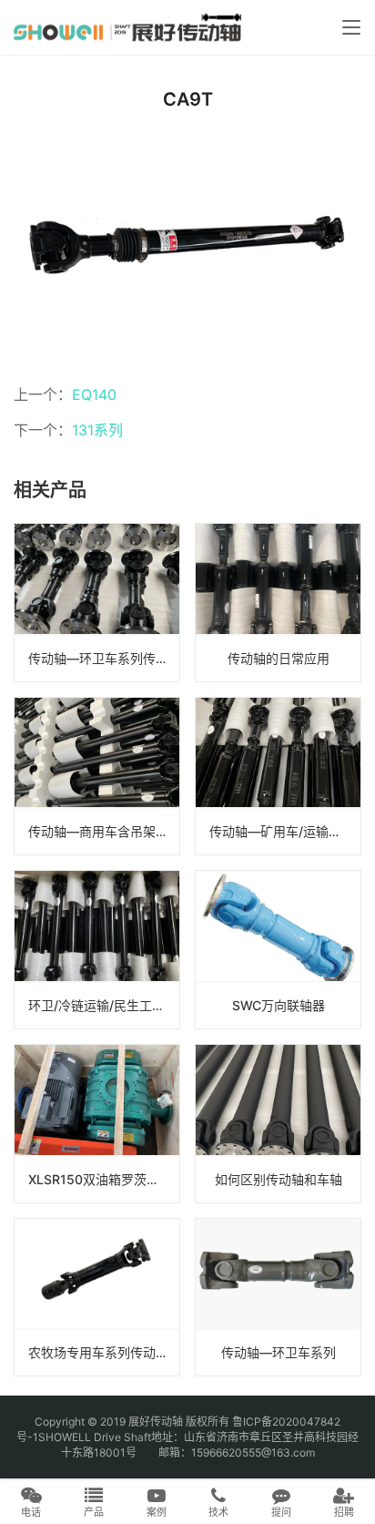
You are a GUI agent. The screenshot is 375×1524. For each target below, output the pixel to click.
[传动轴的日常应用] (278, 602)
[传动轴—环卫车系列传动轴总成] (97, 602)
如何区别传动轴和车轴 (278, 1179)
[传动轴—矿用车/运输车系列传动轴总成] (278, 776)
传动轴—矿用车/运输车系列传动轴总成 (284, 831)
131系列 (97, 430)
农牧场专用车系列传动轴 (98, 1352)
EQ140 (94, 394)
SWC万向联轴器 (278, 1005)
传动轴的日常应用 (278, 658)
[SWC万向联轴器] (278, 949)
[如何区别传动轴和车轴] (278, 1123)
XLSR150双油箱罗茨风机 (100, 1179)
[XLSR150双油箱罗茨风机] (97, 1123)
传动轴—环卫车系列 (278, 1352)
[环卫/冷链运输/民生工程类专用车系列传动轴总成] (97, 949)
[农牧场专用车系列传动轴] (97, 1297)
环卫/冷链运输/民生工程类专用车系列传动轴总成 (103, 1005)
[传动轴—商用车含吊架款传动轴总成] (97, 776)
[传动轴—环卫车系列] (278, 1297)
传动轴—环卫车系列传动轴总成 (103, 658)
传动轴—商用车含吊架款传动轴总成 (103, 831)
